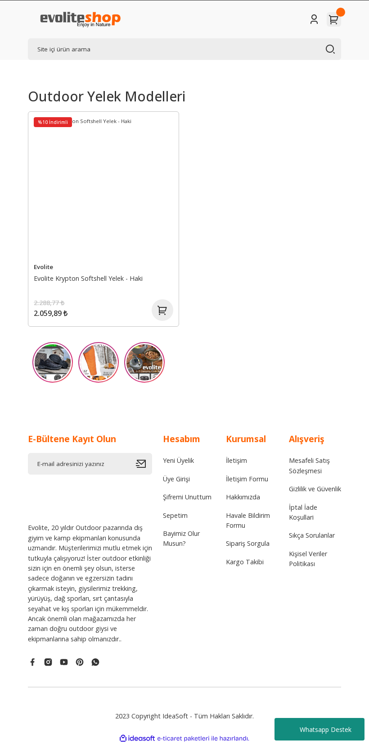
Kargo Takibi (245, 562)
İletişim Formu (247, 479)
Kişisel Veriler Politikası (308, 558)
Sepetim (175, 515)
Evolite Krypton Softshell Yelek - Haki (88, 278)
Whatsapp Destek (325, 729)
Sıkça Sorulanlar (312, 535)
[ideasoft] (137, 739)
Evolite (43, 267)
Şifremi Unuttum (187, 497)
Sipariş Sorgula (248, 543)
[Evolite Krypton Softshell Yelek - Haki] (103, 187)
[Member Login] (314, 19)
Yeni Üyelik (178, 460)
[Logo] (80, 19)
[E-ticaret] (183, 738)
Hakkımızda (243, 497)
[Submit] (144, 464)
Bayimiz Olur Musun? (181, 538)
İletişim (236, 460)
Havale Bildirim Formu (248, 520)
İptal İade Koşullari (303, 512)
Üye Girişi (176, 479)
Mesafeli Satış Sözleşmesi (309, 465)
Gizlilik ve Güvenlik (315, 488)
